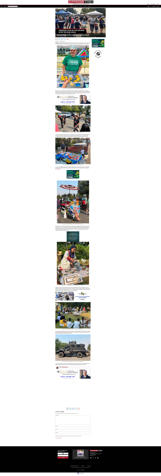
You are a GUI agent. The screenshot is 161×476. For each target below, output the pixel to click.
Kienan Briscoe (65, 367)
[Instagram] (152, 6)
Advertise (80, 6)
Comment (57, 415)
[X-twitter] (150, 6)
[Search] (18, 6)
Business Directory (75, 6)
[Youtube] (154, 6)
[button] (56, 39)
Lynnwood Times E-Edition (80, 457)
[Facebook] (148, 6)
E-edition (85, 6)
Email (56, 429)
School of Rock (80, 92)
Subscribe (89, 6)
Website (56, 432)
